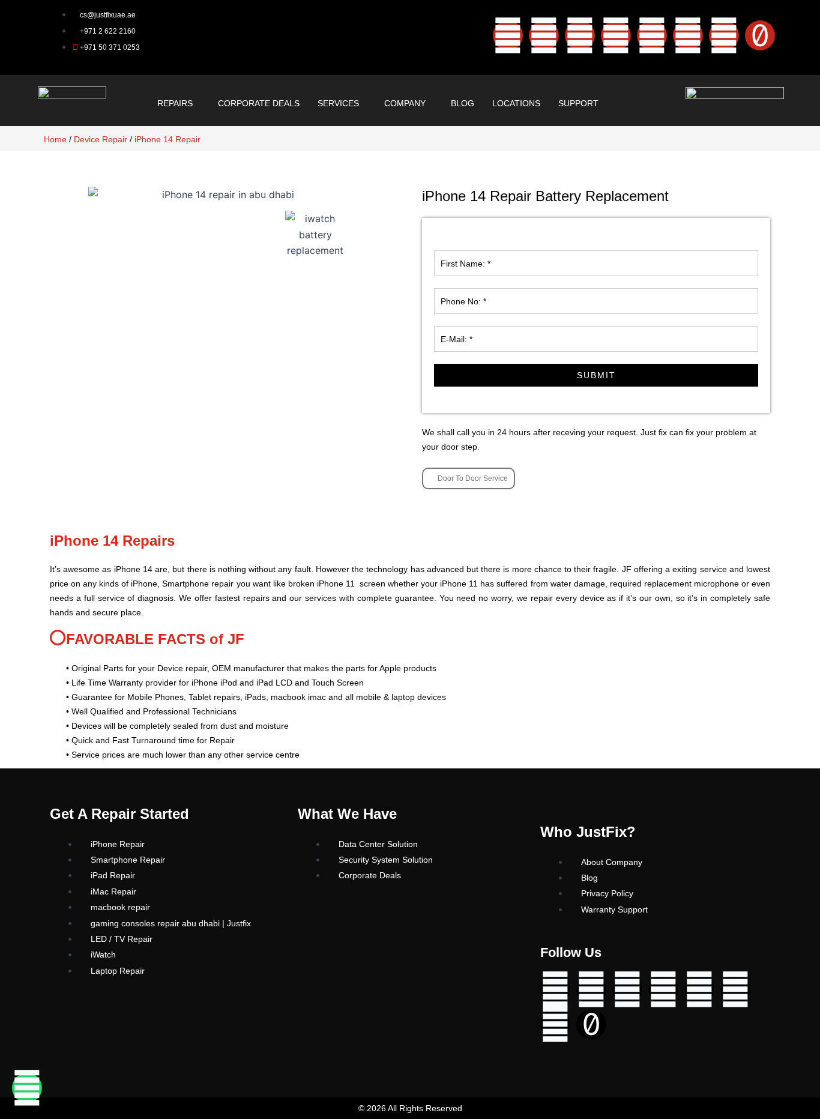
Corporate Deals (259, 103)
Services (338, 103)
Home (55, 139)
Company (405, 103)
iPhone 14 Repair (167, 139)
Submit (596, 375)
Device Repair (100, 139)
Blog (462, 103)
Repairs (175, 103)
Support (578, 103)
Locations (516, 103)
